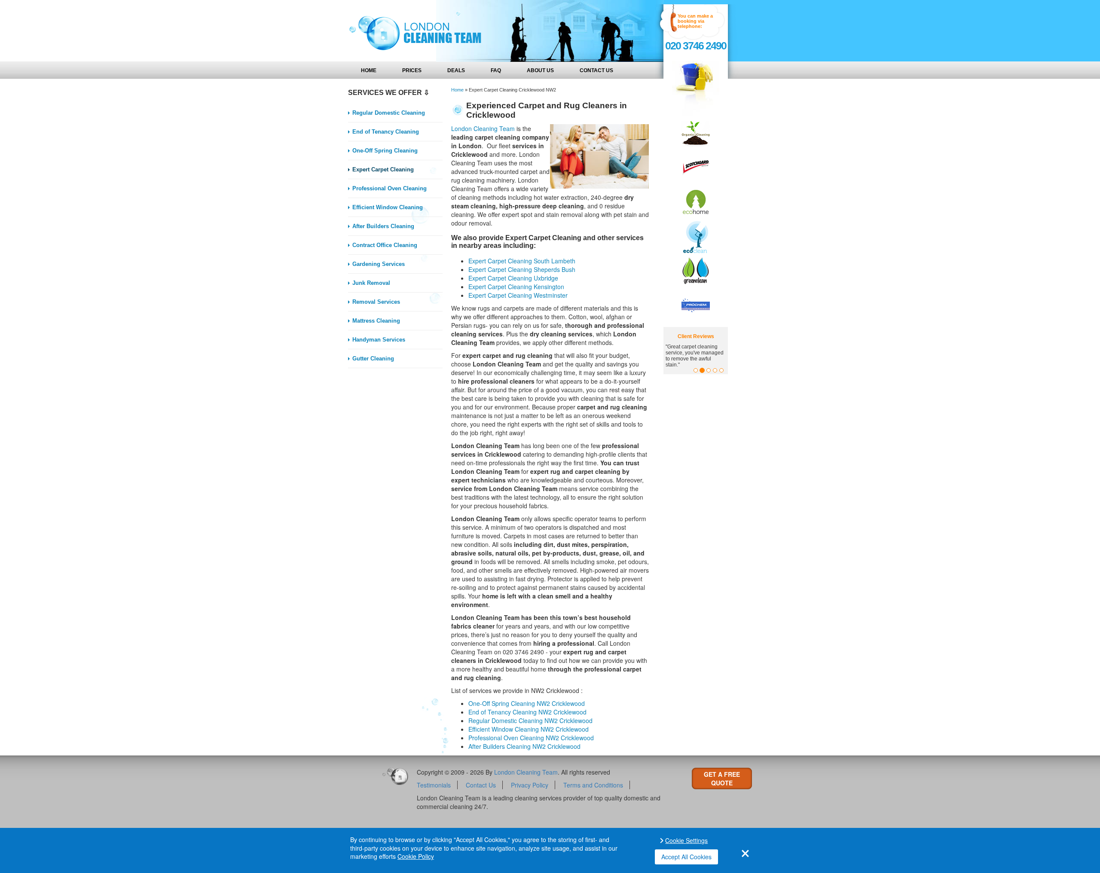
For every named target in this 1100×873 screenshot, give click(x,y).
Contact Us (596, 70)
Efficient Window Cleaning (387, 207)
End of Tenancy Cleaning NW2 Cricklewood (527, 712)
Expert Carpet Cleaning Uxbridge (513, 278)
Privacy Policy (529, 785)
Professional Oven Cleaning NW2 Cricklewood (531, 737)
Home (368, 70)
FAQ (496, 70)
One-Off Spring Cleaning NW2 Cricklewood (526, 703)
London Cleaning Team (483, 128)
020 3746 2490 (695, 46)
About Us (540, 70)
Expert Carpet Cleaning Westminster (518, 295)
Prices (412, 70)
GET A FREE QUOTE (722, 778)
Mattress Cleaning (376, 320)
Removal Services (376, 302)
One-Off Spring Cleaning (385, 150)
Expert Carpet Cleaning (383, 169)
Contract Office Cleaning (384, 245)
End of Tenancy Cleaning (385, 131)
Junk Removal (371, 283)
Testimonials (434, 785)
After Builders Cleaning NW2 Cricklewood (524, 746)
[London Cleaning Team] (412, 31)
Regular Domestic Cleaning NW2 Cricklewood (530, 720)
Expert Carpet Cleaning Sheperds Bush (521, 269)
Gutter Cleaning (373, 358)
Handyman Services (378, 339)
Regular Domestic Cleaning (388, 113)
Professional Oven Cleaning (389, 188)
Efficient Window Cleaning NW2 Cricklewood (528, 729)
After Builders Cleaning (383, 226)
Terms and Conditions (593, 785)
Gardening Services (378, 264)
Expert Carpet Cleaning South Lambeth (521, 260)
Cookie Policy (415, 856)
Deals (456, 70)
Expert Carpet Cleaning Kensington (516, 286)
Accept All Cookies (686, 856)
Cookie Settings (686, 840)
